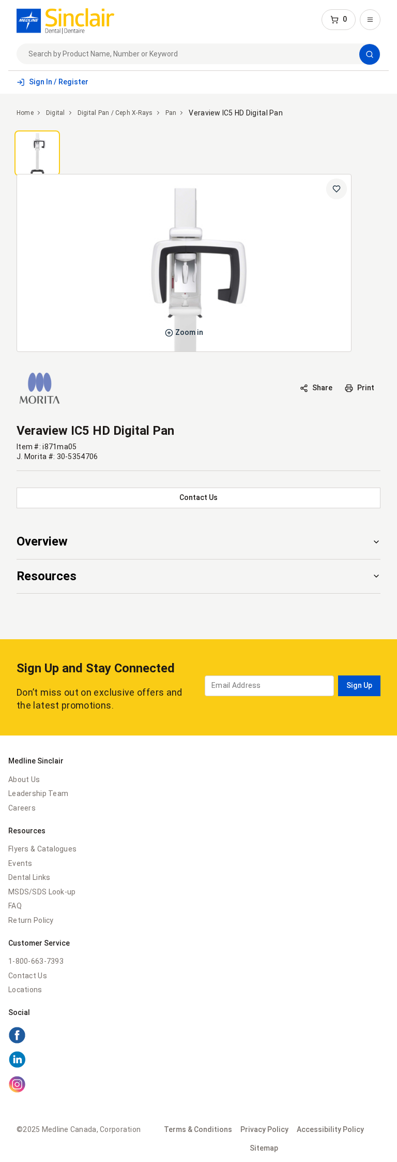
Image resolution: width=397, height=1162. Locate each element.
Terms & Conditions (198, 1129)
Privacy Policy (264, 1129)
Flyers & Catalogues (42, 849)
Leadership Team (38, 793)
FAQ (15, 906)
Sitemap (264, 1148)
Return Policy (31, 920)
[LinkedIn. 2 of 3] (17, 1066)
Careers (22, 808)
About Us (24, 779)
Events (20, 863)
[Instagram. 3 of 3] (17, 1090)
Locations (25, 990)
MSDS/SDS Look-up (41, 892)
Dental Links (29, 877)
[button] (339, 19)
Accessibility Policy (330, 1129)
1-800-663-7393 (36, 961)
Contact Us (27, 976)
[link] (65, 19)
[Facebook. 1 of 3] (17, 1041)
